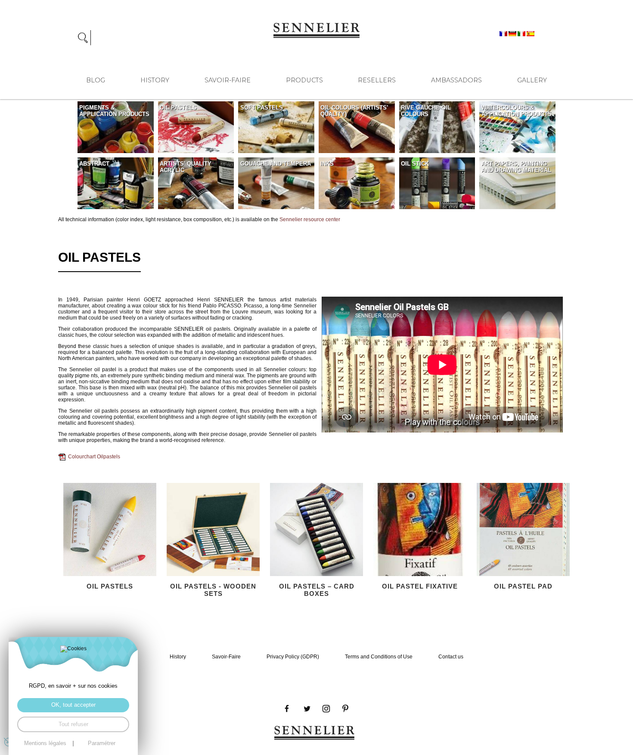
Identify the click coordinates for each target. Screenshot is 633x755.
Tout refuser (73, 724)
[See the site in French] (504, 33)
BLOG (95, 80)
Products (304, 80)
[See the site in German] (513, 33)
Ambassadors (456, 80)
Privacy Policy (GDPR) (293, 657)
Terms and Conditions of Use (379, 657)
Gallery (532, 80)
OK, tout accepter (73, 705)
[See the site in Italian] (522, 33)
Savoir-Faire (228, 80)
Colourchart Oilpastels (94, 457)
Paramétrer (101, 743)
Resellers (377, 80)
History (154, 80)
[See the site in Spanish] (530, 33)
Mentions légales (45, 743)
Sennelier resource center (309, 219)
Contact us (450, 657)
